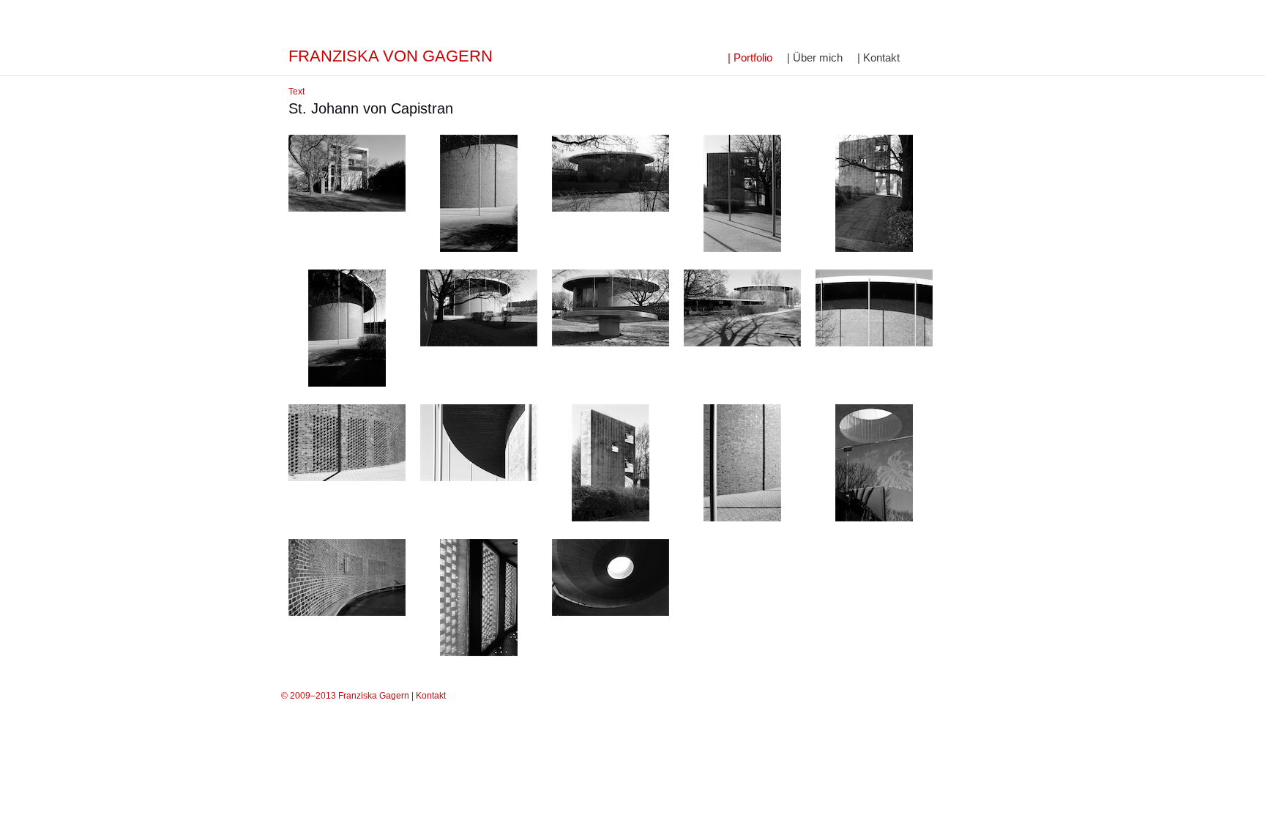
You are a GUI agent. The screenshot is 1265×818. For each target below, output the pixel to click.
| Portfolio (750, 57)
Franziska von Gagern (390, 56)
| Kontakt (878, 57)
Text (296, 91)
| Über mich (815, 57)
